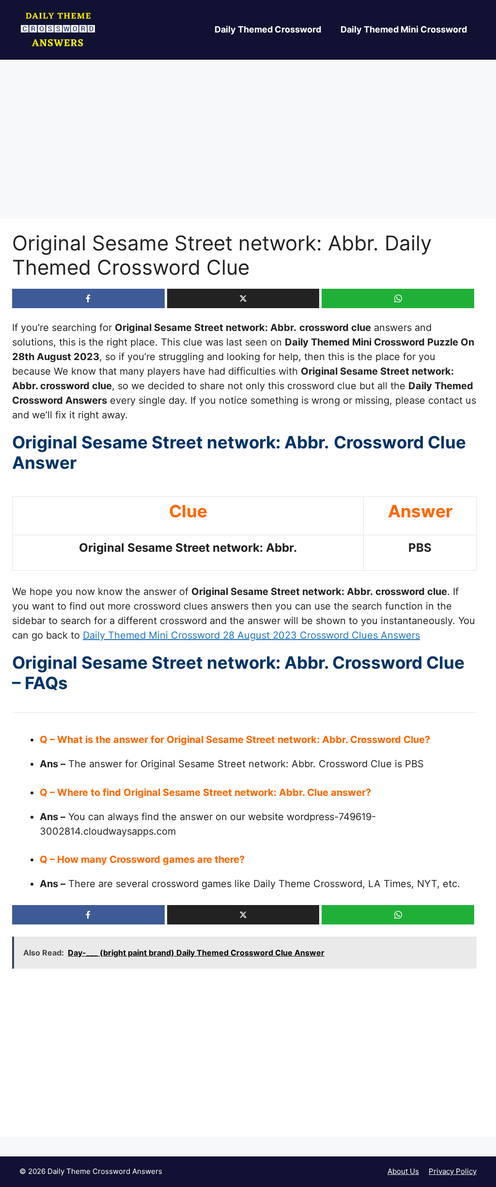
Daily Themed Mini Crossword (404, 29)
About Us (403, 1171)
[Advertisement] (248, 147)
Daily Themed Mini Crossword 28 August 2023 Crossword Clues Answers (251, 635)
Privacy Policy (453, 1171)
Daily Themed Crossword (268, 29)
